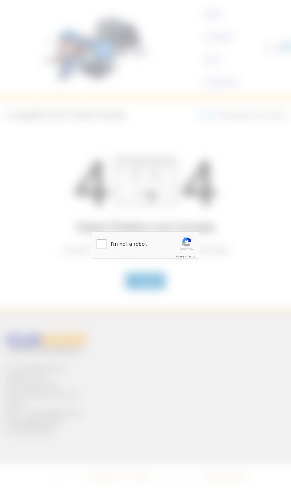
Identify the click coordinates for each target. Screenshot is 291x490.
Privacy (179, 256)
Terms (190, 256)
